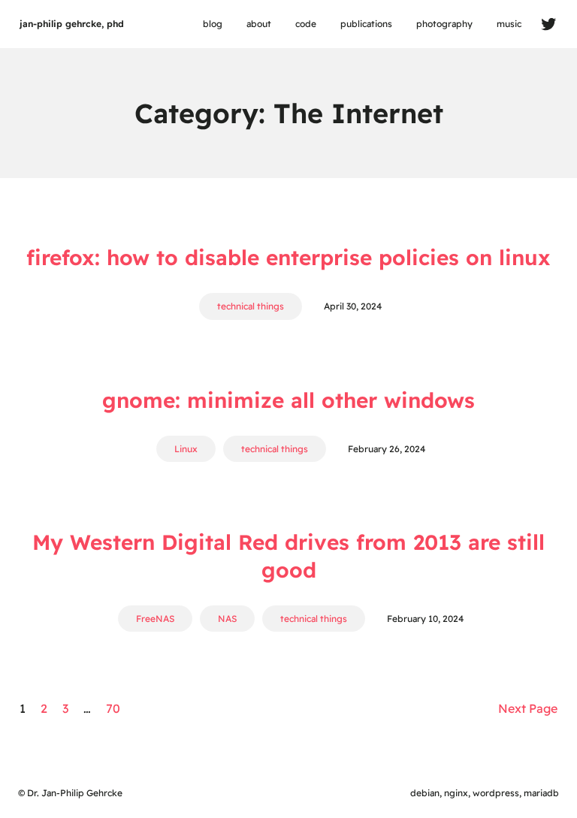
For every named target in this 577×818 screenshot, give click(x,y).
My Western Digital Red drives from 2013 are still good (288, 555)
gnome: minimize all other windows (288, 400)
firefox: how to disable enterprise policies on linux (288, 257)
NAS (227, 618)
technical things (250, 306)
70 (113, 708)
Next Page (527, 708)
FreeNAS (155, 618)
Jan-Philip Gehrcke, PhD (72, 23)
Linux (186, 448)
